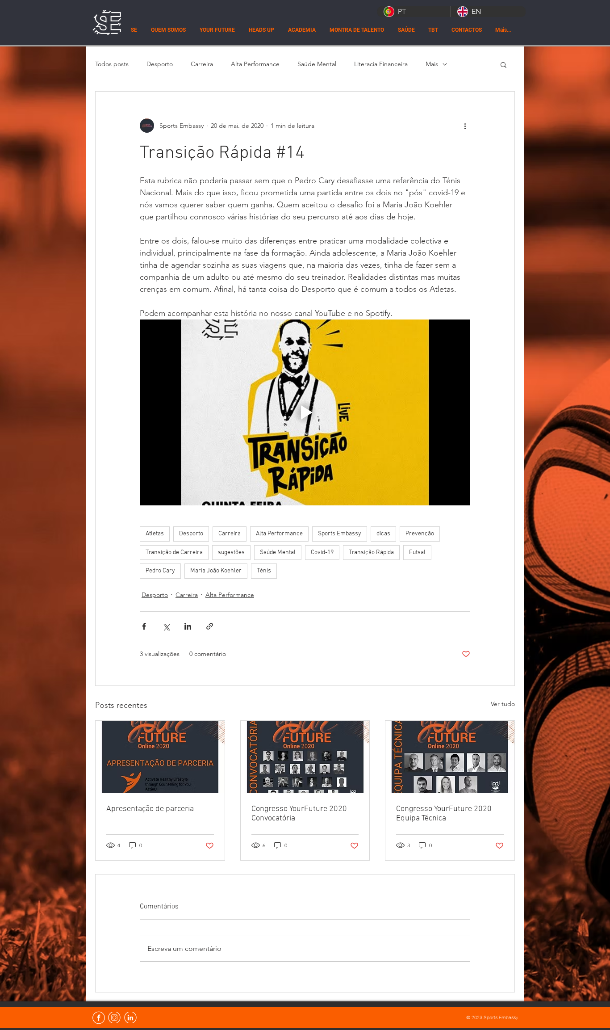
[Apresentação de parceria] (160, 757)
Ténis (264, 571)
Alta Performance (255, 64)
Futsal (417, 552)
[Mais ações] (465, 125)
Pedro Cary (160, 571)
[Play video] (305, 412)
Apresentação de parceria (150, 809)
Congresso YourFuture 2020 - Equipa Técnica (446, 813)
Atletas (155, 534)
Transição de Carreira (174, 552)
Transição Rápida (371, 552)
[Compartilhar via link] (209, 626)
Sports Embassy (339, 534)
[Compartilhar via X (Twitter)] (166, 626)
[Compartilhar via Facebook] (144, 626)
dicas (383, 534)
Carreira (202, 64)
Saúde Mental (316, 64)
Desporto (159, 64)
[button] (503, 64)
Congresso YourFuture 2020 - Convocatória (301, 813)
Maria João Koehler (216, 571)
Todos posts (112, 64)
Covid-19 (322, 552)
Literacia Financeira (381, 64)
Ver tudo (503, 704)
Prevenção (419, 534)
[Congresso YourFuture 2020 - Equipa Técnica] (449, 757)
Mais (432, 64)
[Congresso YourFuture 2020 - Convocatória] (305, 757)
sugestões (231, 552)
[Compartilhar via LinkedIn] (188, 626)
